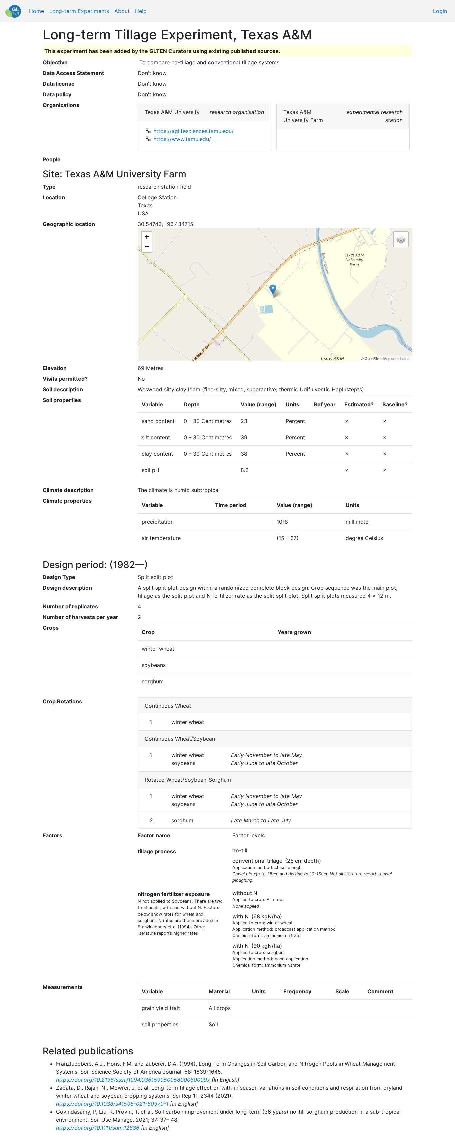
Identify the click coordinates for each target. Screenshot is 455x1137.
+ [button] (147, 237)
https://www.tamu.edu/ (182, 139)
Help (141, 11)
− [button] (147, 247)
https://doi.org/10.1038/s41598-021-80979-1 (112, 1103)
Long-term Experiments (79, 11)
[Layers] (401, 239)
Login (440, 11)
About (122, 11)
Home (36, 11)
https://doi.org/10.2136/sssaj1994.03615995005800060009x (133, 1079)
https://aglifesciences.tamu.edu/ (193, 131)
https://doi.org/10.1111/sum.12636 (97, 1127)
